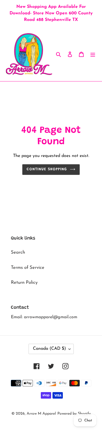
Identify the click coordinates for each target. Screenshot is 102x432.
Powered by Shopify (74, 414)
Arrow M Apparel (41, 414)
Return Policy (24, 282)
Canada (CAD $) (49, 348)
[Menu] (92, 54)
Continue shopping (47, 169)
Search (18, 252)
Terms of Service (27, 267)
